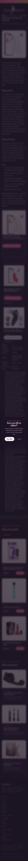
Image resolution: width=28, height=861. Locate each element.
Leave (19, 439)
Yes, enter (9, 439)
